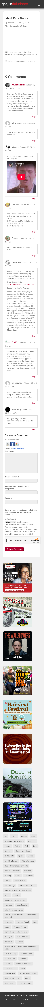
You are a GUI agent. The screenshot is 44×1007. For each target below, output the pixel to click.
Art (6, 836)
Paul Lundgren (18, 84)
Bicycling (27, 871)
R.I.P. (35, 846)
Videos (32, 61)
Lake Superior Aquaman (14, 910)
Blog (7, 1000)
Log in (22, 1003)
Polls (27, 846)
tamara (11, 23)
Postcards (8, 942)
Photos (7, 846)
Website (8, 498)
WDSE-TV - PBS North (27, 973)
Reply (34, 117)
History (24, 836)
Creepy (7, 880)
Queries (20, 942)
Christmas (29, 875)
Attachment (10, 519)
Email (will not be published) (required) (17, 487)
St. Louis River (10, 958)
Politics (10, 61)
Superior (23, 958)
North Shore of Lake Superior (16, 932)
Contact (25, 1000)
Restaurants (9, 856)
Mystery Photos (20, 927)
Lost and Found (23, 922)
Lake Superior (22, 905)
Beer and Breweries (12, 871)
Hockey (17, 895)
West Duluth (9, 983)
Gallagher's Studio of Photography (18, 890)
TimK (14, 342)
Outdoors (32, 841)
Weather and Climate (13, 978)
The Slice (8, 963)
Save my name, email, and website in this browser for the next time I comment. (21, 512)
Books (17, 875)
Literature (8, 922)
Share (25, 26)
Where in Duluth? (25, 983)
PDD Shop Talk (22, 937)
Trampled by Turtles (23, 963)
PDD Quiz (8, 937)
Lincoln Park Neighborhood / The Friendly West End (20, 916)
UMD (23, 968)
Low (35, 922)
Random (8, 851)
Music (33, 836)
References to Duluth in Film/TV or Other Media (20, 947)
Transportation (10, 968)
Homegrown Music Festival (15, 900)
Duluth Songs (10, 885)
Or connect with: (12, 440)
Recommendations (21, 61)
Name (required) (12, 477)
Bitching (8, 875)
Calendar (16, 1000)
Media (7, 927)
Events (14, 836)
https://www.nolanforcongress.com (21, 284)
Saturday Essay (10, 954)
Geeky (7, 895)
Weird (27, 978)
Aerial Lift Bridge (11, 861)
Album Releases (28, 861)
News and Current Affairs (14, 841)
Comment (9, 451)
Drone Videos (20, 880)
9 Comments (14, 26)
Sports (20, 856)
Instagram (8, 905)
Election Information (27, 885)
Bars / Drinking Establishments (16, 866)
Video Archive (10, 973)
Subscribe (35, 1000)
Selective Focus (27, 954)
